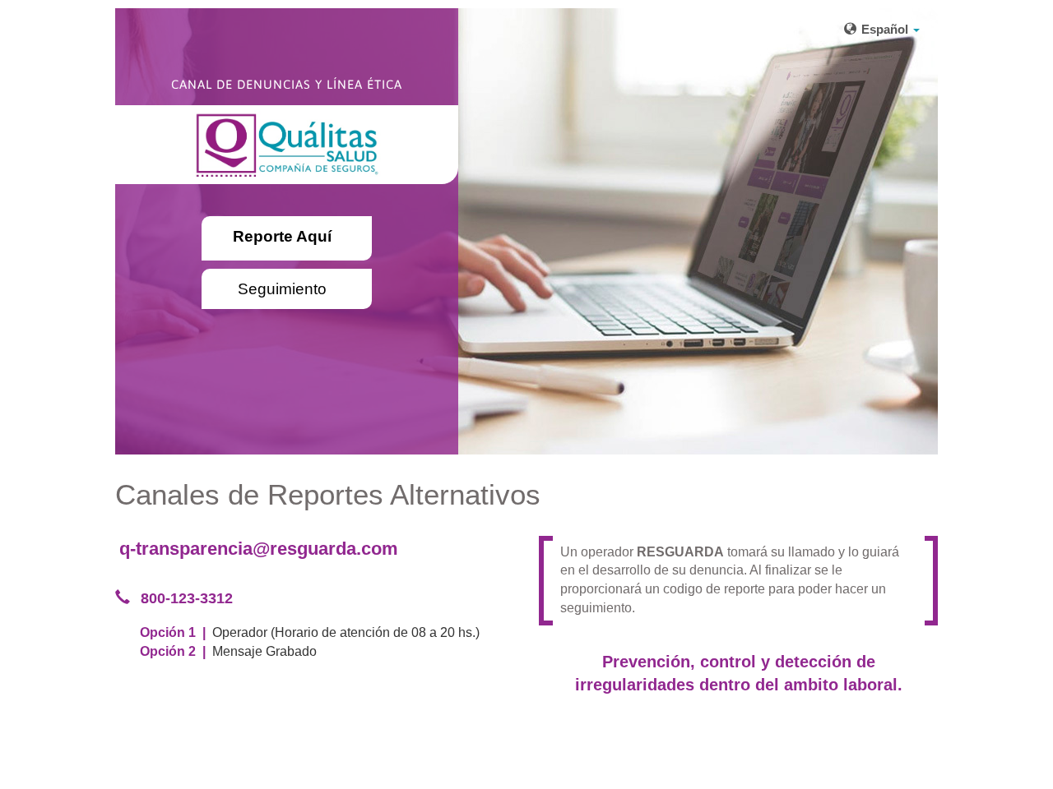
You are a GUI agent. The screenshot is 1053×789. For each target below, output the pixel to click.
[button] (881, 29)
